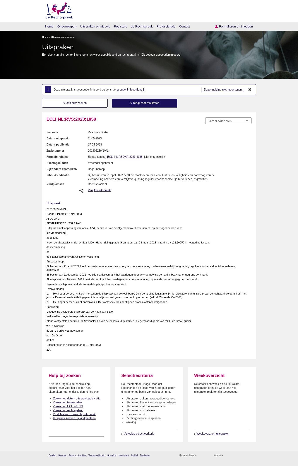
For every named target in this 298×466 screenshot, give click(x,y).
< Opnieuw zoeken (75, 103)
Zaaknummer (55, 150)
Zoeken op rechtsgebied (68, 410)
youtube (249, 455)
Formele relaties (57, 156)
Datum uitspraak (57, 138)
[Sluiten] (250, 89)
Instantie (52, 132)
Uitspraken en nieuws (95, 26)
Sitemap (62, 455)
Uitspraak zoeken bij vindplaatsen (74, 418)
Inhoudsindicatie (57, 175)
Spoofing (111, 455)
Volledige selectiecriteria (139, 433)
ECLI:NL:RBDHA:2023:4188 (124, 156)
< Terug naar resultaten (144, 103)
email (206, 455)
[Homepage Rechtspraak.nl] (57, 10)
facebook (232, 455)
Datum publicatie (57, 144)
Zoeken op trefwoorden (67, 402)
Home (49, 26)
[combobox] (228, 120)
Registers (120, 26)
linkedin (243, 455)
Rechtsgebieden (57, 162)
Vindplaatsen (55, 184)
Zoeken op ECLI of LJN (68, 406)
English (52, 455)
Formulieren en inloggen (236, 26)
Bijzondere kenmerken (61, 169)
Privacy (72, 455)
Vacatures (124, 455)
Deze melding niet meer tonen (223, 89)
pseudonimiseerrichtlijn (130, 89)
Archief (134, 455)
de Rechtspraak (142, 26)
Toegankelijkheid (96, 455)
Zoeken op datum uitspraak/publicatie (76, 398)
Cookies (82, 455)
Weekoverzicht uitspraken (213, 433)
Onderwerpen (66, 26)
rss (200, 455)
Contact (184, 26)
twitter (226, 455)
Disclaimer (145, 455)
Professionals (166, 26)
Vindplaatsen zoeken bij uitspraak (74, 414)
